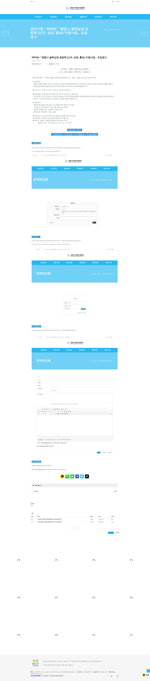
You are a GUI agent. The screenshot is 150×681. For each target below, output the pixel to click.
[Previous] (71, 528)
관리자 (38, 61)
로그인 (33, 1)
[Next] (78, 528)
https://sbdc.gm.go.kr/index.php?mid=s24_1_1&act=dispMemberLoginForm (56, 241)
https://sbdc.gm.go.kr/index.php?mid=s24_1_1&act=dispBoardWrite (54, 330)
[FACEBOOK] (77, 476)
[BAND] (67, 476)
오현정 (91, 521)
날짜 (100, 516)
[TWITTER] (82, 476)
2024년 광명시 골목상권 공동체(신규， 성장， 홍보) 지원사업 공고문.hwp (70, 78)
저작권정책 (45, 676)
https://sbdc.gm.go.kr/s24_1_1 (42, 465)
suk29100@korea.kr (36, 674)
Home (108, 29)
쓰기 (111, 532)
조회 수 (112, 516)
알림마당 (112, 29)
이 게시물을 (35, 491)
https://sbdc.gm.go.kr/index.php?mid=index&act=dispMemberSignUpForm (56, 148)
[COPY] (87, 476)
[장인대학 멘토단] (5, 34)
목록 (115, 491)
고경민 (91, 519)
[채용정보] (144, 34)
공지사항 (118, 29)
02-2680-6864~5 (112, 1)
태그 (118, 532)
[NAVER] (72, 476)
